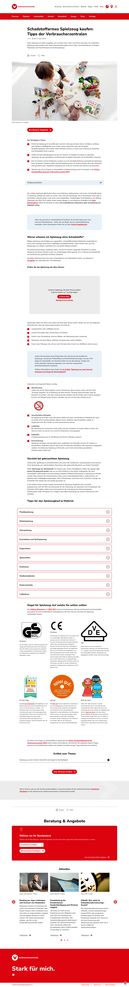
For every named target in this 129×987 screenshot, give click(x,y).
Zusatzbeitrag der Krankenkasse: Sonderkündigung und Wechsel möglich (64, 903)
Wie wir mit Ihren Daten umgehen (95, 857)
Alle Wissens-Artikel (63, 772)
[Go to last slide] (13, 902)
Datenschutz (85, 985)
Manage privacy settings (64, 300)
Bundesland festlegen (31, 851)
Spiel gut (55, 704)
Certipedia (31, 261)
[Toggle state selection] (111, 6)
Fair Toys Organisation (28, 704)
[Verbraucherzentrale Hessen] (27, 791)
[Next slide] (115, 902)
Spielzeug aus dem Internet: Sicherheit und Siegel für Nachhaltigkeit (43, 760)
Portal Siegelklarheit (79, 224)
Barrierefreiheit (110, 985)
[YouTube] (13, 975)
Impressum (97, 985)
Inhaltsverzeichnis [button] (34, 182)
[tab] (61, 940)
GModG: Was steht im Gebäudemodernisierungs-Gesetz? (92, 902)
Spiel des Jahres (90, 712)
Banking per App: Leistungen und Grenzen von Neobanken (32, 901)
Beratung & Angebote (38, 130)
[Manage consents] (125, 983)
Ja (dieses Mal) (64, 297)
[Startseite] (23, 6)
